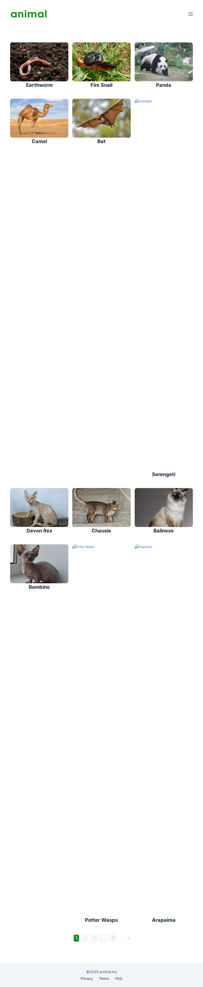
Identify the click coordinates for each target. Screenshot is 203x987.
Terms (104, 978)
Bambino (39, 587)
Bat (101, 141)
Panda (163, 85)
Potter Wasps (101, 920)
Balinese (163, 531)
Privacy (87, 978)
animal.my (108, 971)
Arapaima (164, 920)
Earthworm (39, 85)
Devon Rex (39, 531)
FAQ (118, 978)
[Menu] (190, 14)
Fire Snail (101, 85)
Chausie (101, 531)
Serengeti (163, 474)
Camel (39, 141)
